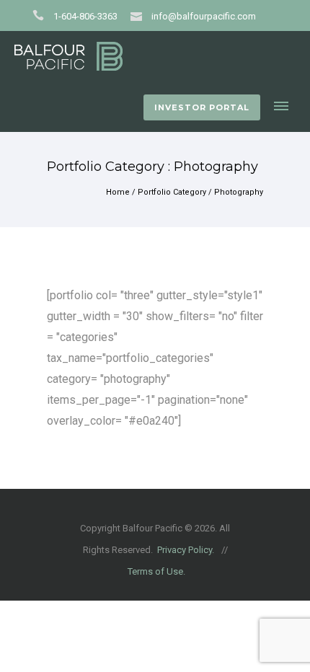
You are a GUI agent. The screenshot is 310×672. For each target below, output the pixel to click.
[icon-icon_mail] (139, 15)
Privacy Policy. (185, 549)
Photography (238, 192)
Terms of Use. (156, 571)
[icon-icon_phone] (41, 15)
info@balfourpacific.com (203, 16)
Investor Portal (201, 107)
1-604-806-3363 (85, 16)
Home (118, 192)
